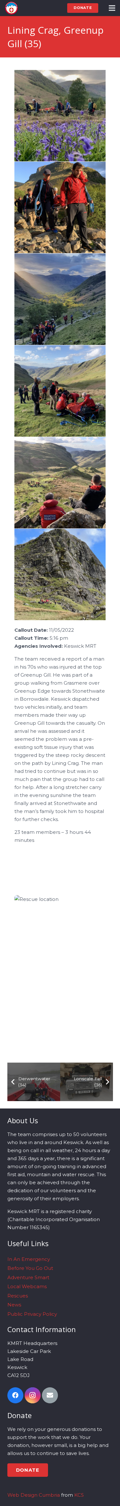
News (14, 1305)
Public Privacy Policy (32, 1314)
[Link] (11, 8)
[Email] (50, 1395)
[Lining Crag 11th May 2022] (60, 115)
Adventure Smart (28, 1277)
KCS (79, 1495)
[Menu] (112, 8)
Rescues (17, 1296)
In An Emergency (28, 1259)
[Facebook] (15, 1395)
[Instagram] (33, 1395)
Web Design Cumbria (33, 1495)
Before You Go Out (30, 1268)
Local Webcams (27, 1286)
